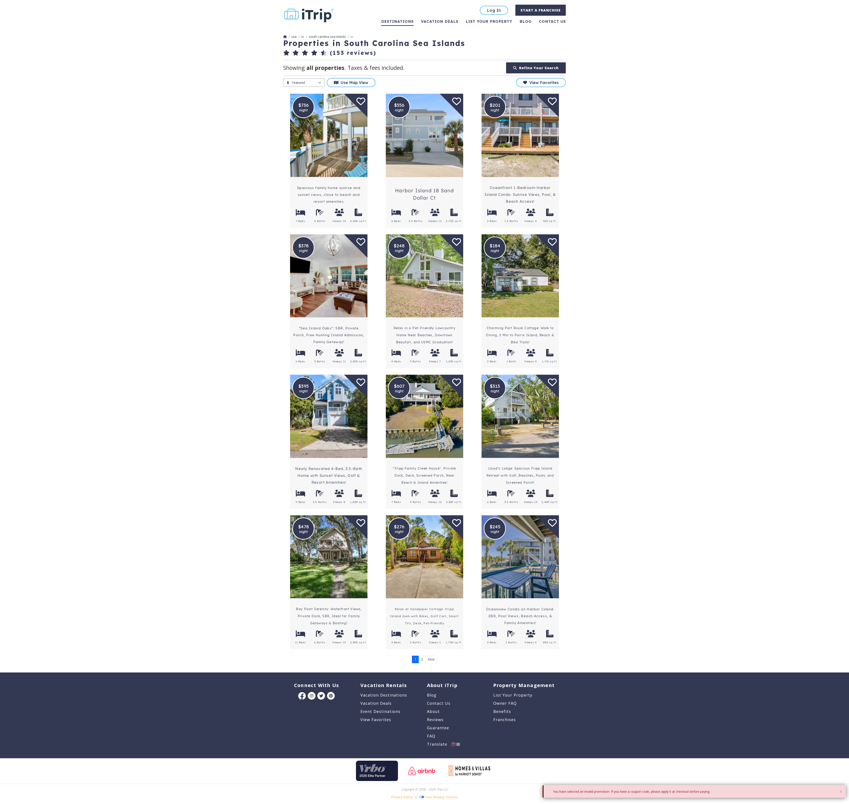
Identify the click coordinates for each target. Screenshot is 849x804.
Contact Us (438, 703)
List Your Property (489, 21)
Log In (494, 10)
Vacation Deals (439, 21)
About (433, 711)
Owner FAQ (505, 703)
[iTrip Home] (285, 36)
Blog (526, 21)
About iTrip (442, 685)
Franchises (504, 719)
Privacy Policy (402, 797)
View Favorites (543, 82)
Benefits (502, 711)
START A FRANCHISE (540, 10)
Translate (439, 744)
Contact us (552, 21)
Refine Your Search (538, 67)
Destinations (397, 21)
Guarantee (438, 727)
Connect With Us (316, 685)
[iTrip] (309, 14)
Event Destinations (380, 711)
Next (431, 659)
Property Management (524, 685)
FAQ (431, 736)
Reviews (435, 719)
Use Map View (353, 82)
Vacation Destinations (383, 695)
